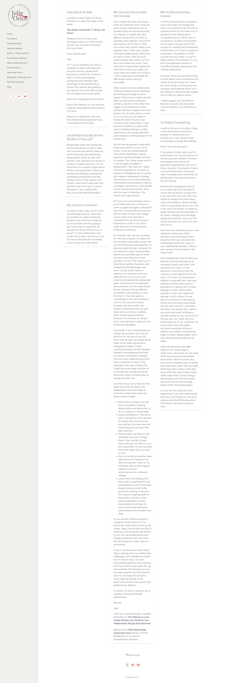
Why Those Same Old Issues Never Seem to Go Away (130, 14)
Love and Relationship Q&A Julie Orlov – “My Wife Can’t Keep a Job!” (86, 137)
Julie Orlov (119, 614)
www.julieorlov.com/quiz (81, 123)
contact (82, 74)
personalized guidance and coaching (132, 563)
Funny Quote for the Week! (79, 12)
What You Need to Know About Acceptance (175, 14)
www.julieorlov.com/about (91, 99)
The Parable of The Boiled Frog (175, 122)
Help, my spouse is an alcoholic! (82, 205)
